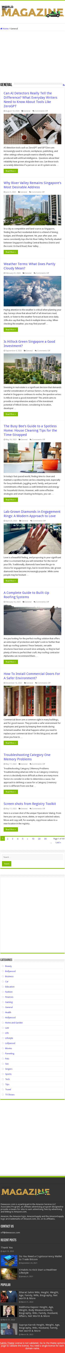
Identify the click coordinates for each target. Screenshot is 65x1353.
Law (7, 1028)
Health (8, 1012)
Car (6, 981)
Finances (9, 997)
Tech (7, 1079)
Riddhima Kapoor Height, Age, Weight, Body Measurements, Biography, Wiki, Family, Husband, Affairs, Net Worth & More (38, 1312)
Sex (7, 1064)
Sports (8, 1074)
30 (45, 839)
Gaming (9, 1002)
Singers (8, 1069)
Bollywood (10, 971)
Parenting (9, 1053)
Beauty (8, 966)
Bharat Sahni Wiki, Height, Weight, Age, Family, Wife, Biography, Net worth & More (39, 1295)
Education (9, 986)
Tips (7, 1084)
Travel (8, 1089)
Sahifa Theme (7, 1343)
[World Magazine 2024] (32, 11)
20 (39, 839)
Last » (58, 842)
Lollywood (10, 1043)
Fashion (8, 992)
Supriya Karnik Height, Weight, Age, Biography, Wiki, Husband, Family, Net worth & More (39, 1327)
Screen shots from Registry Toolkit (30, 804)
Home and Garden (14, 1022)
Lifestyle (9, 1038)
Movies (8, 1048)
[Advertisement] (32, 58)
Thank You (7, 1247)
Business (9, 976)
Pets (7, 1058)
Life (7, 1033)
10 (33, 839)
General (27, 111)
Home (5, 28)
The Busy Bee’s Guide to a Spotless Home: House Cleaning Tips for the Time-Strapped (30, 430)
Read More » (11, 171)
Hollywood (10, 1017)
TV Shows (9, 1094)
